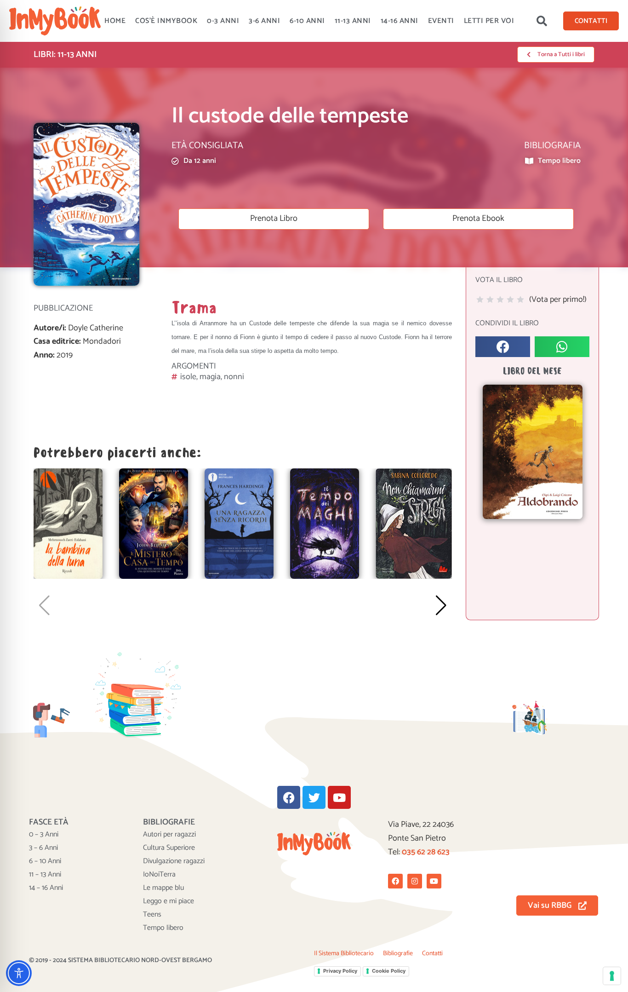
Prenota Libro (273, 218)
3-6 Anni (264, 21)
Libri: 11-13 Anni (65, 54)
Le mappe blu (163, 888)
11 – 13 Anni (45, 875)
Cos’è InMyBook (166, 21)
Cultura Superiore (169, 848)
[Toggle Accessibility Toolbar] (19, 973)
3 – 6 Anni (43, 848)
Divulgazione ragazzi (174, 861)
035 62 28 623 (426, 852)
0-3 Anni (223, 21)
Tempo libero (163, 928)
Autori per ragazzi (169, 835)
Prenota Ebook (478, 218)
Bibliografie (398, 953)
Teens (152, 915)
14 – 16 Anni (46, 888)
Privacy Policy (340, 971)
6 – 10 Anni (45, 861)
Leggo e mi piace (168, 901)
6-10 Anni (307, 21)
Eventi (441, 21)
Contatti (432, 953)
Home (115, 21)
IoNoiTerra (159, 875)
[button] (541, 21)
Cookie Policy (388, 971)
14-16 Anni (399, 21)
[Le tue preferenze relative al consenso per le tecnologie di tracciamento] (612, 976)
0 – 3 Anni (43, 835)
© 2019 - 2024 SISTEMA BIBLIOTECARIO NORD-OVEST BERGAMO (120, 960)
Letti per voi (489, 21)
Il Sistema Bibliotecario (344, 953)
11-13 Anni (353, 21)
